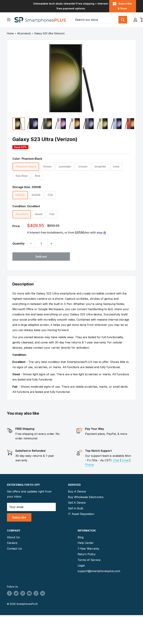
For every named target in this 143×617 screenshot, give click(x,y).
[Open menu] (8, 19)
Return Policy (87, 554)
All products (24, 33)
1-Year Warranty (88, 548)
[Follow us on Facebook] (9, 593)
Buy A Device (77, 491)
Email (125, 460)
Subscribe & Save (125, 6)
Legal (81, 565)
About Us (13, 537)
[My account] (135, 20)
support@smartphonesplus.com (99, 571)
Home (10, 33)
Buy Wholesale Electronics (85, 497)
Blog (81, 537)
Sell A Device (77, 502)
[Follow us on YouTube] (29, 593)
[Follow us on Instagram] (22, 593)
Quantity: (18, 243)
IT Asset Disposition (81, 514)
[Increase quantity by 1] (51, 243)
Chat (116, 460)
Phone (89, 464)
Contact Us (14, 548)
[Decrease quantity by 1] (31, 243)
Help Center (86, 543)
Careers (12, 543)
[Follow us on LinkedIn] (42, 593)
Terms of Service (89, 560)
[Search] (122, 20)
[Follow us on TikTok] (35, 593)
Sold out (41, 256)
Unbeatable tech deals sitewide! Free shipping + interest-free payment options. (71, 6)
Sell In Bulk (75, 508)
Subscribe (19, 517)
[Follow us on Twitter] (16, 593)
